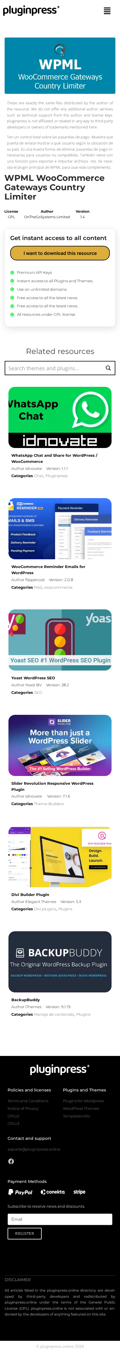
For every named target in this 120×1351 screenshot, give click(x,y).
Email (12, 1210)
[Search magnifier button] (108, 368)
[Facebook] (11, 1161)
